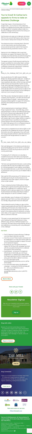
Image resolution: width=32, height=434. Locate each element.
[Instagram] (20, 292)
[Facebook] (12, 292)
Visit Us (16, 363)
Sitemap (28, 425)
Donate (21, 3)
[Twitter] (16, 292)
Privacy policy (4, 425)
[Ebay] (24, 392)
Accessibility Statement (19, 425)
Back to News (7, 279)
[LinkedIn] (20, 392)
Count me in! (6, 386)
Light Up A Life (16, 427)
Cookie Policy (10, 425)
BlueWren (12, 430)
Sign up (16, 312)
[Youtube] (16, 392)
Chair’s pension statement (6, 427)
